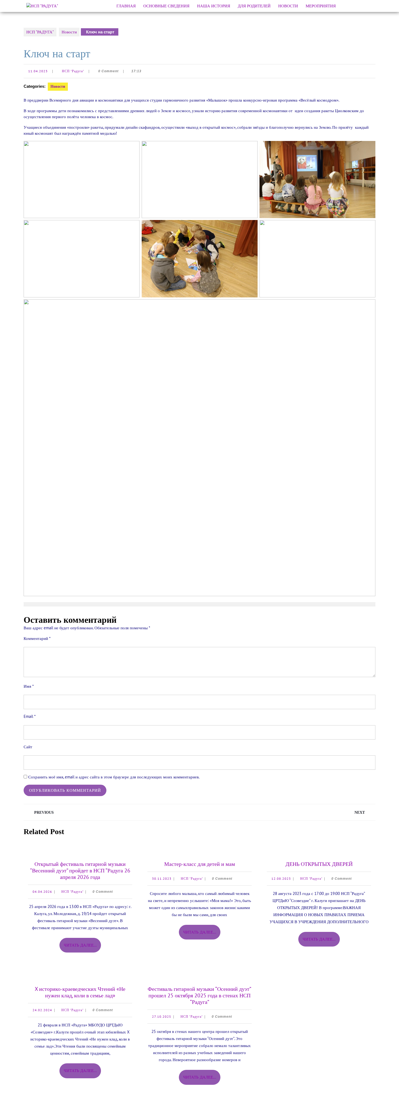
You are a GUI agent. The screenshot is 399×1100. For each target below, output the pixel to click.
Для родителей (254, 5)
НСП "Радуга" (73, 71)
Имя (29, 686)
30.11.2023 (162, 878)
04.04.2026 (42, 892)
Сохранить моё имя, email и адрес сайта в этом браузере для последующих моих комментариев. (113, 777)
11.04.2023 (38, 71)
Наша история (213, 5)
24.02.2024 (42, 1010)
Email (30, 716)
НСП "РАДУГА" (40, 31)
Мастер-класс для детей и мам (199, 864)
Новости (288, 5)
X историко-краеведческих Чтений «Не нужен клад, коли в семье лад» (80, 992)
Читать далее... (82, 947)
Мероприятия (321, 5)
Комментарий (37, 638)
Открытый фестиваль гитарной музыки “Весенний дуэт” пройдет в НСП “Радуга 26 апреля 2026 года (80, 870)
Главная (126, 5)
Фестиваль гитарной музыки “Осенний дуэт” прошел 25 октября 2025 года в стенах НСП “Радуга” (199, 995)
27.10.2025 (161, 1016)
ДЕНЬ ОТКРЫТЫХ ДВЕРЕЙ (319, 864)
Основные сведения (166, 5)
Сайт (28, 746)
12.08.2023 (281, 878)
